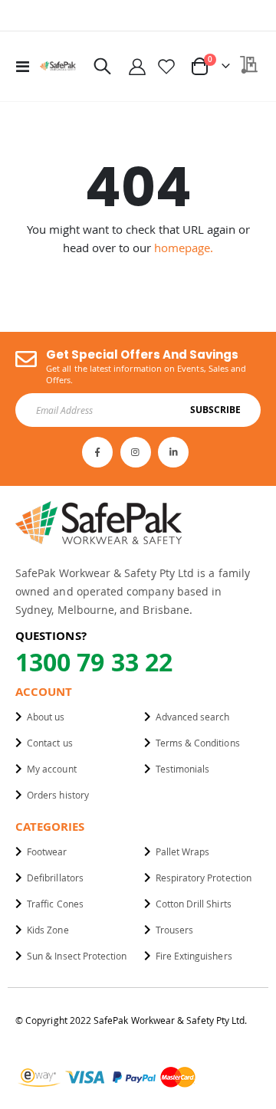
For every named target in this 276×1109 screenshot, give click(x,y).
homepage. (183, 247)
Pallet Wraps (183, 851)
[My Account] (137, 66)
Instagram (135, 452)
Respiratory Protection (203, 877)
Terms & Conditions (198, 743)
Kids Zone (48, 930)
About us (46, 716)
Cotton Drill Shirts (194, 903)
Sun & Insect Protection (77, 956)
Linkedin (173, 452)
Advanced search (193, 716)
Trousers (175, 930)
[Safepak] (58, 66)
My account (52, 769)
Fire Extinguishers (194, 956)
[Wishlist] (166, 66)
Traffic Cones (55, 903)
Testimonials (183, 769)
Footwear (47, 851)
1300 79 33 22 (93, 662)
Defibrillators (55, 877)
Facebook (97, 452)
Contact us (50, 743)
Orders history (58, 795)
